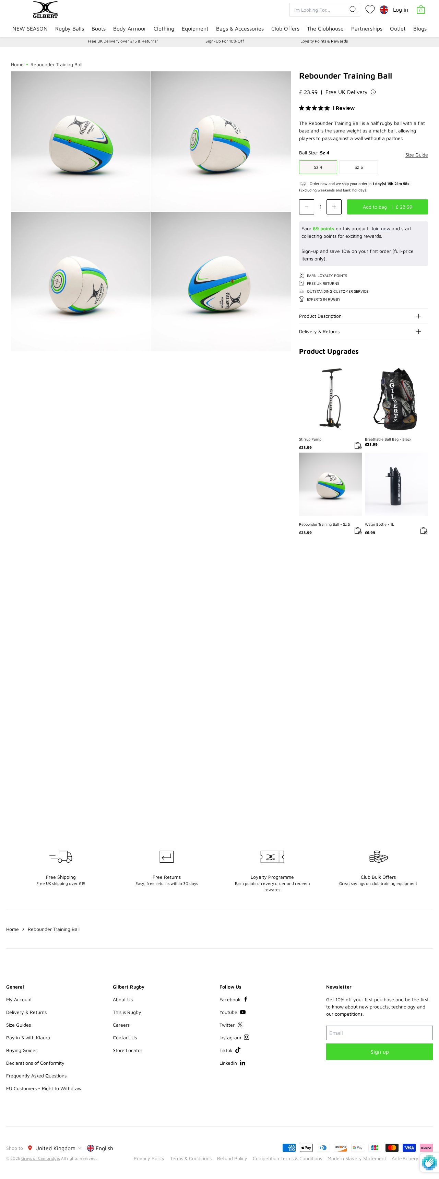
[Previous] (408, 584)
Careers (121, 1025)
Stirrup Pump (310, 439)
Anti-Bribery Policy (412, 1158)
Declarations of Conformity (35, 1063)
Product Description (320, 316)
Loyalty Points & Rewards (324, 41)
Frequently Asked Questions (36, 1075)
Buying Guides (21, 1050)
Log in (400, 10)
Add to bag (331, 399)
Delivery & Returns (319, 331)
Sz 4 (318, 167)
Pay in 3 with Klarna (28, 1037)
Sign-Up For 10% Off (224, 41)
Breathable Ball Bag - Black (388, 439)
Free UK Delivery (346, 92)
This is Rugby (127, 1012)
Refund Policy (232, 1158)
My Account (19, 999)
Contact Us (125, 1037)
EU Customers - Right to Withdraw (44, 1088)
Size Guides (18, 1025)
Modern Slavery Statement (357, 1158)
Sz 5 (359, 167)
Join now (380, 228)
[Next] (422, 584)
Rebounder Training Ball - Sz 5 (324, 524)
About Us (123, 999)
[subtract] (306, 206)
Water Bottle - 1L (379, 524)
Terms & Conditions (191, 1158)
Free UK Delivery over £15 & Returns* (123, 41)
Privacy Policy (149, 1158)
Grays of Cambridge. (40, 1158)
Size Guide (416, 154)
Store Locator (127, 1050)
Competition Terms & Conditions (287, 1158)
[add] (334, 206)
